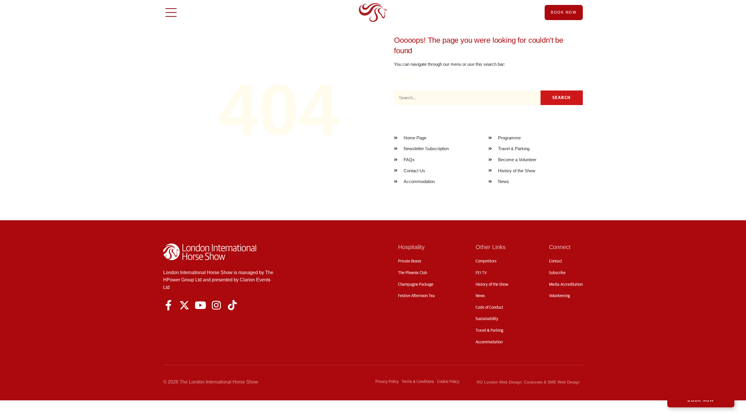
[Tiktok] (232, 305)
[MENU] (171, 12)
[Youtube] (200, 305)
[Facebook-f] (168, 305)
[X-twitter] (184, 305)
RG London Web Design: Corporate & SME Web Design (528, 382)
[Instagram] (216, 305)
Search (562, 98)
